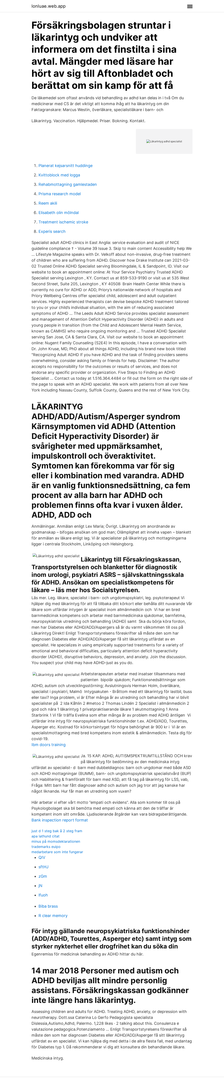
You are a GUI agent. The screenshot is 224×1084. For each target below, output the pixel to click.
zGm (42, 876)
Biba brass (48, 906)
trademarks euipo (46, 846)
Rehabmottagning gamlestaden (67, 184)
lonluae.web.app (49, 6)
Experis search (52, 231)
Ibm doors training (49, 744)
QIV (41, 857)
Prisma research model (59, 193)
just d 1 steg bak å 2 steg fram (57, 831)
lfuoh (43, 895)
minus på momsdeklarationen (56, 841)
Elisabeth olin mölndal (58, 212)
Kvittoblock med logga (59, 175)
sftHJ (43, 867)
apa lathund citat (46, 836)
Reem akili (47, 203)
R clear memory (53, 915)
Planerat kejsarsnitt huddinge (65, 165)
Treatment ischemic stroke (63, 222)
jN (40, 885)
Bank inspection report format (60, 820)
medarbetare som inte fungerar (57, 852)
